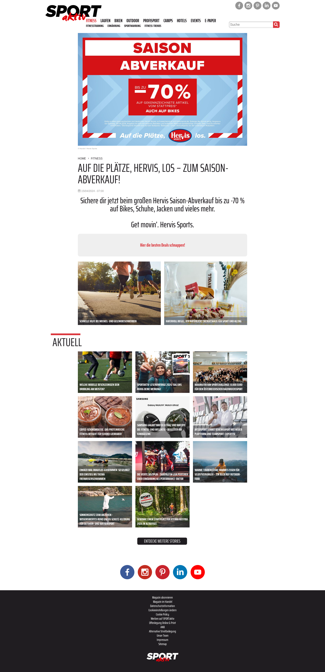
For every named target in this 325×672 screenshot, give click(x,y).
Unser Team (162, 635)
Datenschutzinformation (162, 606)
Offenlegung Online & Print (162, 622)
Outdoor (132, 21)
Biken (118, 21)
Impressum (162, 639)
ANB (162, 627)
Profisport (151, 21)
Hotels (182, 21)
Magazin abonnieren (162, 597)
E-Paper (210, 21)
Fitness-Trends (153, 26)
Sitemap (162, 644)
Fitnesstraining (95, 26)
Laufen (105, 21)
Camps (168, 21)
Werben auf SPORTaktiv (162, 618)
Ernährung (113, 26)
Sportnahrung (132, 26)
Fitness (91, 21)
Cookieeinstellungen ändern (162, 610)
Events (196, 21)
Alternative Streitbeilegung (162, 631)
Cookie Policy (162, 614)
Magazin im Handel (162, 601)
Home (82, 158)
